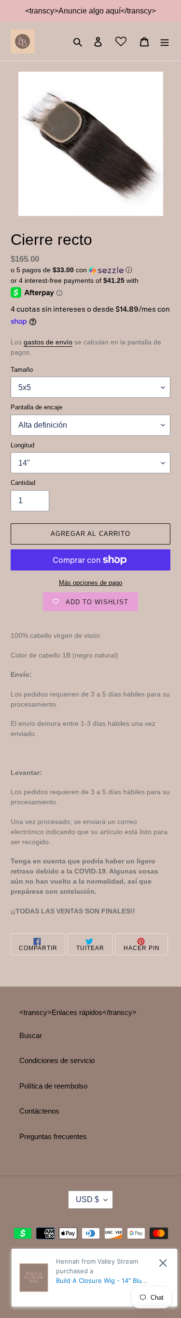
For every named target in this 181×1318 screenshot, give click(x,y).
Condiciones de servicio (57, 1060)
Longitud (22, 445)
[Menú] (164, 41)
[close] (162, 1262)
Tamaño (22, 369)
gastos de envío (48, 342)
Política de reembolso (53, 1086)
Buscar (30, 1035)
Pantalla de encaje (36, 407)
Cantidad (23, 482)
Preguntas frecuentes (53, 1136)
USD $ (87, 1199)
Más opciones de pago (90, 582)
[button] (71, 270)
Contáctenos (39, 1111)
